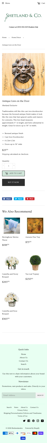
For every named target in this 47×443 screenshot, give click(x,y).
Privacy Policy (22, 410)
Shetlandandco (17, 428)
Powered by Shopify (32, 428)
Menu (7, 3)
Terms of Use (22, 416)
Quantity (5, 161)
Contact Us (23, 361)
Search (23, 364)
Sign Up (40, 395)
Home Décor (16, 37)
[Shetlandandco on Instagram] (38, 421)
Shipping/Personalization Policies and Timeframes (23, 413)
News (16, 407)
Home (4, 37)
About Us (23, 358)
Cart (43, 3)
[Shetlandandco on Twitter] (24, 421)
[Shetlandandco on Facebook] (28, 421)
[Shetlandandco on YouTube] (42, 421)
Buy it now (13, 182)
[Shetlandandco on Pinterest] (33, 421)
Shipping (5, 154)
